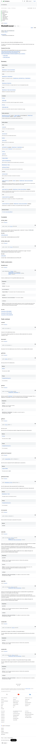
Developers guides (16, 715)
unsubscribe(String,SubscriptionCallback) (9, 52)
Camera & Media (15, 704)
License (5, 737)
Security (2, 702)
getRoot (3, 153)
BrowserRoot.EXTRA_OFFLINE (6, 313)
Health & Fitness (15, 702)
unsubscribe (4, 203)
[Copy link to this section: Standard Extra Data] (11, 48)
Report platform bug (28, 712)
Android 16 (3, 714)
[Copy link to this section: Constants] (8, 217)
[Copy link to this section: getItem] (6, 385)
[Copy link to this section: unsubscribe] (7, 621)
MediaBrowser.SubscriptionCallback (8, 89)
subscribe (4, 180)
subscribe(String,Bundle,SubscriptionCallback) (10, 51)
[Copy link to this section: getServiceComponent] (12, 453)
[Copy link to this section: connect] (6, 322)
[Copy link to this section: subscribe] (6, 532)
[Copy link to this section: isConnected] (8, 510)
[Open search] (22, 1)
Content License (27, 688)
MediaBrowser (4, 115)
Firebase (2, 731)
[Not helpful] (35, 8)
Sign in (35, 1)
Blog (2, 707)
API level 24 (5, 222)
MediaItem (10, 396)
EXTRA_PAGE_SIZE (6, 57)
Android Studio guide (16, 713)
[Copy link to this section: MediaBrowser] (9, 265)
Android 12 (2, 720)
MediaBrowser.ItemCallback (7, 76)
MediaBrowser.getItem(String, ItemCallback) (21, 78)
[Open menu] (2, 1)
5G (13, 707)
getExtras (4, 140)
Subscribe (14, 740)
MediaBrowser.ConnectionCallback (8, 69)
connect (3, 127)
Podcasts (2, 708)
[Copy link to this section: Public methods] (11, 319)
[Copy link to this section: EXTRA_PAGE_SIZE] (11, 241)
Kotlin (32, 27)
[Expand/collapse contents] (6, 10)
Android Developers (4, 8)
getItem (3, 147)
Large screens (27, 699)
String (3, 98)
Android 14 (3, 717)
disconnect (4, 133)
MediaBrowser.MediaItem (6, 83)
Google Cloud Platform (4, 732)
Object (6, 31)
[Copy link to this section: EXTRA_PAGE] (8, 220)
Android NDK (15, 719)
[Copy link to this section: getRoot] (6, 418)
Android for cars (27, 704)
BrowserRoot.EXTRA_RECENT (6, 311)
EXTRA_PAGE (5, 55)
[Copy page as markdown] (18, 26)
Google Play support (28, 715)
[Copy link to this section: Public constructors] (13, 262)
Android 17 (2, 712)
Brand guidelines (10, 737)
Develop (9, 8)
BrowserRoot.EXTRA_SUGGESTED (7, 314)
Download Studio (15, 718)
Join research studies (28, 717)
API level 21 (5, 23)
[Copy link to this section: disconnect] (7, 339)
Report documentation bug (29, 714)
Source (2, 704)
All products (3, 734)
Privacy (14, 705)
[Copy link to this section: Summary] (7, 61)
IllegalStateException (6, 378)
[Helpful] (33, 8)
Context (8, 115)
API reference (4, 4)
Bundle (15, 116)
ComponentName (17, 115)
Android (2, 699)
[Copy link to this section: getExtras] (6, 353)
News (2, 705)
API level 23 (5, 387)
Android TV (26, 705)
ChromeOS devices (28, 702)
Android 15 (2, 715)
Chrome (2, 729)
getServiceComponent (6, 160)
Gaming (14, 699)
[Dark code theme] (35, 225)
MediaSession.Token (6, 164)
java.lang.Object (3, 34)
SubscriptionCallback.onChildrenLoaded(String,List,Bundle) (13, 53)
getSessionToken (5, 167)
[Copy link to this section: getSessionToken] (10, 476)
